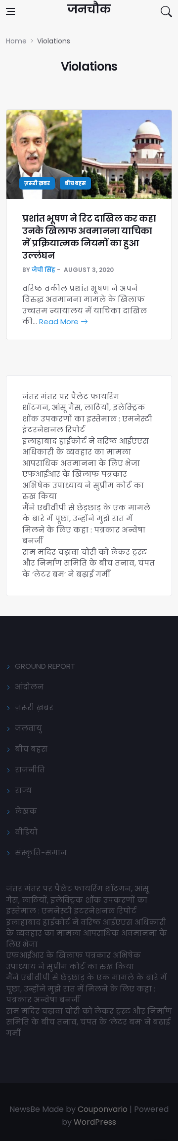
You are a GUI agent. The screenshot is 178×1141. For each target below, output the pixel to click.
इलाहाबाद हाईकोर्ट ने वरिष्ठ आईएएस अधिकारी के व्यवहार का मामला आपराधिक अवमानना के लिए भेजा (85, 452)
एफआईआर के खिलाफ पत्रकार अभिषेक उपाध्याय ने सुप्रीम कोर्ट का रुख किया (83, 485)
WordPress (95, 1122)
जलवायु (28, 728)
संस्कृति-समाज (41, 852)
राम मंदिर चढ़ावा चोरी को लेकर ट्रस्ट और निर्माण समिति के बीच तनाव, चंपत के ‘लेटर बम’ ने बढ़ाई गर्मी (88, 563)
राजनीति (30, 769)
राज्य (23, 790)
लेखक (26, 811)
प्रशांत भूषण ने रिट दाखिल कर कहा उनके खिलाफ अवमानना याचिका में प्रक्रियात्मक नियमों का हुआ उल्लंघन (89, 237)
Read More (60, 321)
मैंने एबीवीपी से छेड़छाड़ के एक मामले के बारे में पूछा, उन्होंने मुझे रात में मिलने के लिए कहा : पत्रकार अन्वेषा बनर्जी (86, 524)
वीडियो (26, 832)
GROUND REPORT (45, 666)
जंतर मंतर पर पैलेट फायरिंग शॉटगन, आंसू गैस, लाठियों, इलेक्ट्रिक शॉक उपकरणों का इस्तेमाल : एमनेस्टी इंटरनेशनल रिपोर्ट (87, 413)
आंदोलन (29, 687)
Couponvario (103, 1109)
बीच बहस (75, 183)
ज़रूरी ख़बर (37, 183)
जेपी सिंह (43, 270)
